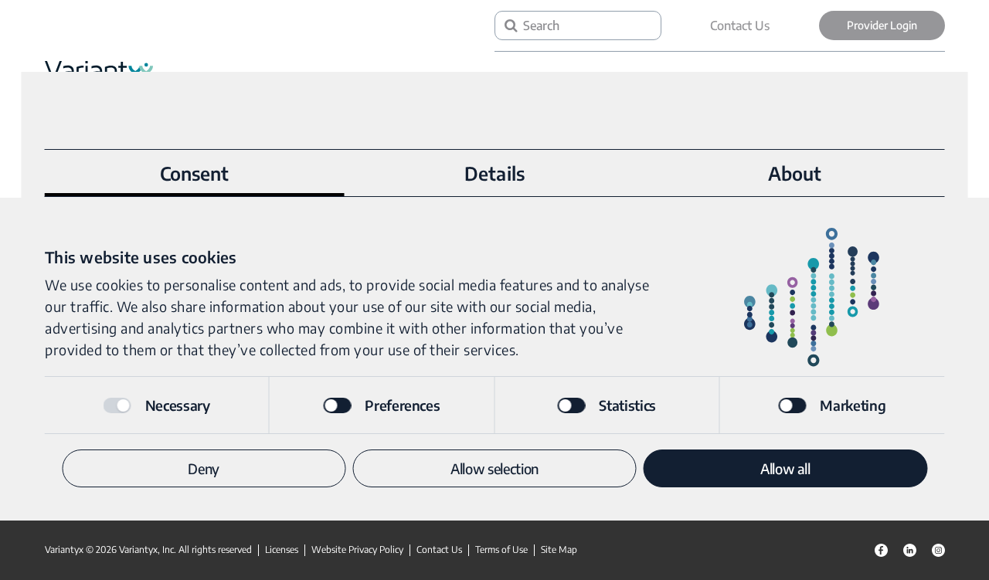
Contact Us (740, 25)
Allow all (785, 468)
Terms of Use (501, 549)
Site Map (559, 549)
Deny (203, 468)
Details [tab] (494, 173)
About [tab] (795, 173)
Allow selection (494, 468)
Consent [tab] (194, 173)
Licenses (281, 549)
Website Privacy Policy (357, 549)
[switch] (337, 405)
